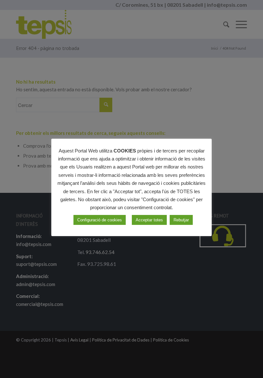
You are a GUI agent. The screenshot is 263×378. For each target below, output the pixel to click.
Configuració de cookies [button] (99, 220)
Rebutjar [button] (181, 220)
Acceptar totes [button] (149, 220)
